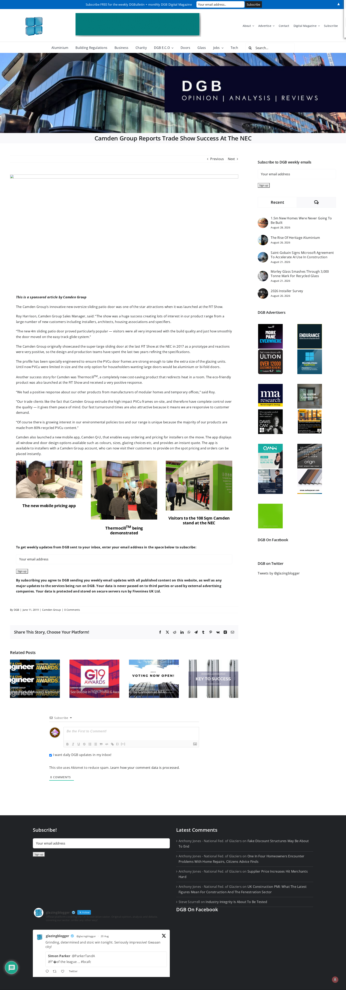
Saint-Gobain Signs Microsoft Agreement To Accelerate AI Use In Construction (302, 254)
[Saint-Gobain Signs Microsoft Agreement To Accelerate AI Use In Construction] (263, 254)
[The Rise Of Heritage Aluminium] (263, 237)
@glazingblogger (86, 936)
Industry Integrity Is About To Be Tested (236, 902)
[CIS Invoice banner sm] (138, 14)
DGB (16, 610)
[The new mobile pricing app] (49, 462)
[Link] (112, 744)
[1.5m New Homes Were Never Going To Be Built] (263, 220)
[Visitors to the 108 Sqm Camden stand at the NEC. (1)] (199, 462)
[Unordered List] (95, 744)
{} (117, 743)
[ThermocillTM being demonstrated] (124, 462)
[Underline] (78, 744)
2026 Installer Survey (287, 291)
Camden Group (51, 610)
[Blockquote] (101, 744)
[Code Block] (107, 744)
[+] (123, 743)
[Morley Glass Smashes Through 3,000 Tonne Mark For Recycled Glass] (263, 273)
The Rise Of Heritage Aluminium (295, 237)
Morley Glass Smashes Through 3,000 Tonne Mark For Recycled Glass (300, 273)
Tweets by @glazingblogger (279, 573)
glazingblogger (57, 936)
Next (231, 159)
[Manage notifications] (335, 979)
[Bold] (67, 744)
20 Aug (105, 936)
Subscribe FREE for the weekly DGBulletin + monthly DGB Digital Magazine (139, 4)
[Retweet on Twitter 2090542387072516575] (56, 972)
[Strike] (84, 744)
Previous (217, 159)
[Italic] (73, 744)
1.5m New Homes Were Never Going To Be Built (301, 220)
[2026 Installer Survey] (263, 291)
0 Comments (72, 610)
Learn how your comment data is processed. (145, 767)
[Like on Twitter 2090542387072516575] (64, 972)
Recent (277, 202)
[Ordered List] (90, 744)
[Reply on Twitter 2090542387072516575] (48, 972)
